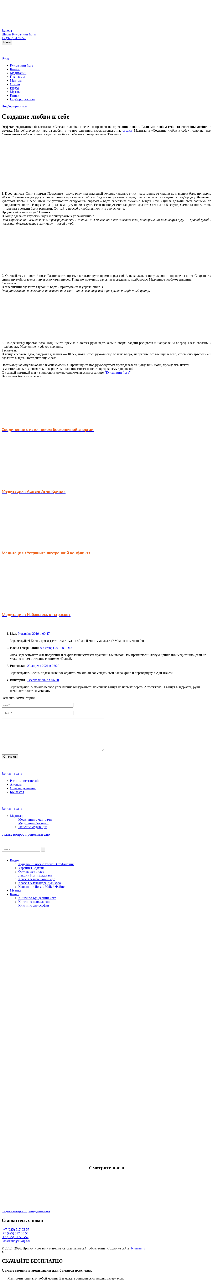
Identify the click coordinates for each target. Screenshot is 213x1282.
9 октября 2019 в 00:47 (34, 633)
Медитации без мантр (33, 823)
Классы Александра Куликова (39, 883)
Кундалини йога (21, 65)
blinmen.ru (138, 1248)
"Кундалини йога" (117, 372)
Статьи (15, 84)
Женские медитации (32, 827)
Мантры (16, 80)
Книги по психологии (34, 901)
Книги (14, 95)
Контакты (17, 792)
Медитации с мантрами (35, 819)
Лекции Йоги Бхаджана (35, 875)
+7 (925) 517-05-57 (16, 1229)
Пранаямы (17, 76)
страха (127, 130)
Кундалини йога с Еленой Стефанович (46, 864)
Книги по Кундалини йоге (37, 898)
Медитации (18, 73)
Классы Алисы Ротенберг (36, 879)
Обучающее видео (31, 871)
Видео (14, 88)
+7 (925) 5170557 (14, 38)
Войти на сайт (12, 773)
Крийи (15, 69)
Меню (7, 42)
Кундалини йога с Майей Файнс (41, 886)
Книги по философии (33, 905)
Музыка (15, 91)
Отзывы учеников (23, 788)
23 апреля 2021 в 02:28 (43, 665)
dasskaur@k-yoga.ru (17, 1241)
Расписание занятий (24, 780)
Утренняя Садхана (31, 868)
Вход (6, 58)
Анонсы (16, 784)
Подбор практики (22, 99)
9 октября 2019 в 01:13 (56, 648)
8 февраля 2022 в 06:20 (43, 680)
